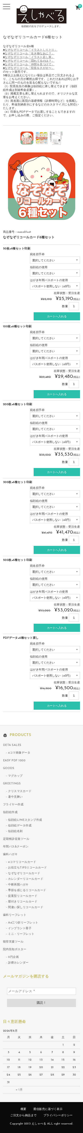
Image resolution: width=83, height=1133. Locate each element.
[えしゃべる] (41, 20)
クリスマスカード (19, 791)
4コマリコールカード (22, 862)
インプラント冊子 (19, 928)
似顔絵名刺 (15, 831)
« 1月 (19, 1089)
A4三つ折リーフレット (23, 922)
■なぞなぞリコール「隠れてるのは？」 (28, 60)
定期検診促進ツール (16, 839)
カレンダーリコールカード (25, 879)
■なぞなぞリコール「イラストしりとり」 (30, 50)
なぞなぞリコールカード (24, 873)
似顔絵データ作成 (19, 825)
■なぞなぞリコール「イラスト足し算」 (28, 57)
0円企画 (13, 957)
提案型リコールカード (22, 896)
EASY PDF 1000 (14, 760)
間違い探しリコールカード (25, 907)
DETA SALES (12, 745)
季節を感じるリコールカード (27, 890)
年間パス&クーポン (16, 846)
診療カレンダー (18, 962)
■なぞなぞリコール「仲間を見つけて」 (28, 64)
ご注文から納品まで (23, 1115)
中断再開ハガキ (18, 884)
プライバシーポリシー (58, 1115)
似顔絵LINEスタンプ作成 (25, 820)
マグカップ (15, 775)
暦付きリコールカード (22, 901)
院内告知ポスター (14, 949)
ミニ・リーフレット (21, 934)
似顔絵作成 (10, 812)
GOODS (8, 768)
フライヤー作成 (13, 804)
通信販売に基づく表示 (47, 1109)
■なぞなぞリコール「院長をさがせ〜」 (28, 68)
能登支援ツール (13, 941)
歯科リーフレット (14, 915)
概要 (23, 1109)
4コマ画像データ (19, 752)
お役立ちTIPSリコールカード (27, 867)
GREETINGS (12, 783)
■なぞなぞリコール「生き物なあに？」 (28, 53)
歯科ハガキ (10, 854)
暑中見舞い (15, 796)
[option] (27, 138)
